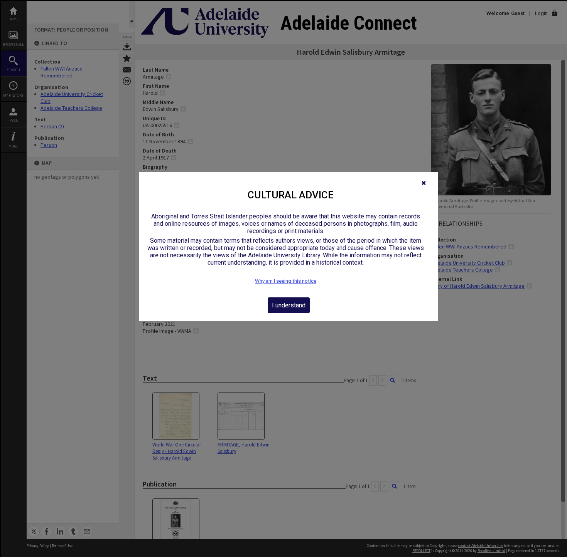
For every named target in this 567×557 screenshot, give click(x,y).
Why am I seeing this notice (285, 281)
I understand (288, 305)
